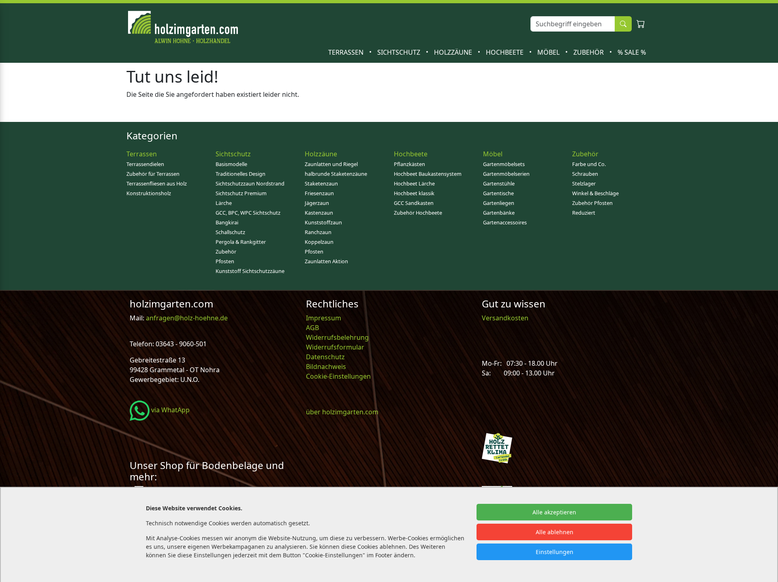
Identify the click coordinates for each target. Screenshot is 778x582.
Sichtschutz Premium (241, 193)
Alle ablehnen (554, 532)
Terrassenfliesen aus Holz (156, 183)
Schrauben (585, 173)
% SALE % (632, 52)
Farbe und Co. (589, 164)
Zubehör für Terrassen (153, 173)
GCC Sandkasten (414, 203)
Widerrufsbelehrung (337, 337)
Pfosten (225, 261)
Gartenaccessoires (505, 222)
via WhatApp (170, 409)
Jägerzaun (317, 203)
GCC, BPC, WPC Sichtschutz (248, 212)
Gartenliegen (498, 203)
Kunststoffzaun (323, 222)
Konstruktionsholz (148, 193)
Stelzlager (584, 183)
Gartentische (498, 193)
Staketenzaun (321, 183)
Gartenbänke (499, 212)
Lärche (224, 203)
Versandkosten (505, 317)
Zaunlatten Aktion (326, 261)
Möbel (549, 52)
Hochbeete (505, 52)
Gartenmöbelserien (506, 173)
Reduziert (583, 212)
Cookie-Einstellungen (338, 376)
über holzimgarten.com (342, 411)
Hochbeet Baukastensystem (428, 173)
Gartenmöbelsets (504, 164)
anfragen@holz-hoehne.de (186, 317)
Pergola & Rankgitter (241, 241)
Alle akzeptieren (554, 512)
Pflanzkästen (409, 164)
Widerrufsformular (335, 347)
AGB (312, 327)
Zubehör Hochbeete (418, 212)
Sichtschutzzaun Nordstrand (250, 183)
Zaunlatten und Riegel (331, 164)
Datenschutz (325, 356)
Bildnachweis (327, 366)
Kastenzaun (319, 212)
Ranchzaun (318, 232)
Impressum (323, 317)
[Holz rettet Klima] (497, 447)
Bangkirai (227, 222)
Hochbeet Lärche (414, 183)
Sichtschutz (399, 52)
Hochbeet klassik (414, 193)
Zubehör (589, 52)
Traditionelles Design (240, 173)
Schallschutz (230, 232)
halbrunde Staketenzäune (336, 173)
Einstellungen (554, 552)
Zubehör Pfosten (592, 203)
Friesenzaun (319, 193)
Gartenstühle (499, 183)
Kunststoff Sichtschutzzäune (250, 271)
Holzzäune (454, 52)
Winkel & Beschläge (595, 193)
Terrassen (346, 52)
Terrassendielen (145, 164)
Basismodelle (231, 164)
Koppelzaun (319, 241)
